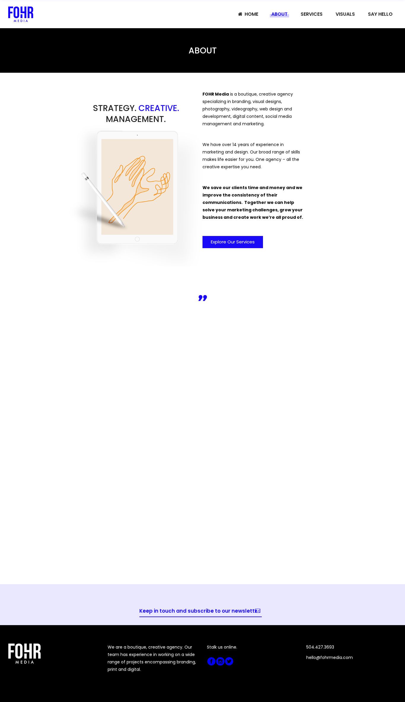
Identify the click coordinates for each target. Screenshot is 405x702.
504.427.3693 (320, 647)
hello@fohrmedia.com (329, 657)
